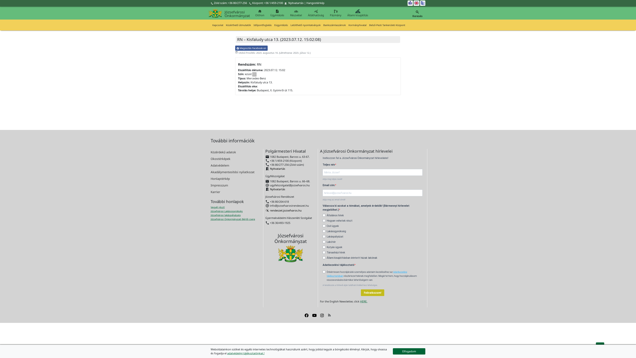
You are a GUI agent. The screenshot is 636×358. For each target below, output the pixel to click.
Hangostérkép (315, 3)
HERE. (363, 301)
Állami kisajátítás (357, 15)
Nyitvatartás (296, 3)
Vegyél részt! (218, 207)
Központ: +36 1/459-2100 (267, 3)
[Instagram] (322, 315)
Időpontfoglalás (263, 25)
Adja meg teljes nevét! (332, 179)
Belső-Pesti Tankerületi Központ (387, 25)
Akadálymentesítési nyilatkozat (233, 172)
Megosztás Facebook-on (252, 48)
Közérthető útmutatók (238, 25)
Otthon (259, 13)
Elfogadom (409, 351)
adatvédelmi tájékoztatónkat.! (246, 353)
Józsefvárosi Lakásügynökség (227, 211)
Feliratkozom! (372, 292)
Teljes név (329, 164)
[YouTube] (314, 315)
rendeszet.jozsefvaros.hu (286, 210)
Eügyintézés (281, 25)
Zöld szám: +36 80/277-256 (229, 3)
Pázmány (335, 15)
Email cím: (329, 185)
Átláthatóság (316, 13)
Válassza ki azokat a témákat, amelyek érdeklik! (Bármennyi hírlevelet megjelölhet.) (366, 207)
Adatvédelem (220, 165)
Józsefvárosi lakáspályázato (226, 215)
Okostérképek (220, 159)
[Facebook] (306, 315)
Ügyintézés (277, 13)
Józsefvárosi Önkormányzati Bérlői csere (233, 219)
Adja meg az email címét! (334, 200)
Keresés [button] (417, 14)
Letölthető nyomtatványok (306, 25)
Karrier (215, 192)
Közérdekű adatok (223, 152)
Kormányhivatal (357, 25)
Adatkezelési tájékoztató (338, 265)
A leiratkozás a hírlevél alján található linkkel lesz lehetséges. (350, 285)
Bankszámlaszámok (334, 25)
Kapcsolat (217, 25)
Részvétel (296, 13)
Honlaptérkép (220, 179)
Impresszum (219, 185)
